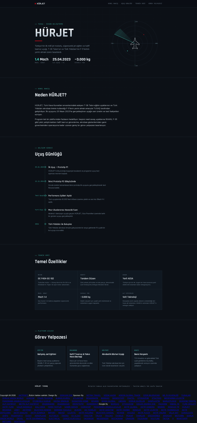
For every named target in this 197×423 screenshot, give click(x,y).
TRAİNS (65, 416)
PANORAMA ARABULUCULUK (16, 401)
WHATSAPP (182, 418)
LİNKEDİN (130, 418)
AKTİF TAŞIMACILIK (170, 410)
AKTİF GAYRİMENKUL (36, 418)
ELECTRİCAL (54, 418)
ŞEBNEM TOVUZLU (62, 410)
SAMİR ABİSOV (71, 407)
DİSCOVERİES (154, 416)
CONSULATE (187, 413)
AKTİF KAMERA (147, 407)
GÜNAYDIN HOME (80, 401)
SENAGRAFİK (92, 398)
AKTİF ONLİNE (159, 413)
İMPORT (51, 413)
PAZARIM (162, 404)
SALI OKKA (40, 407)
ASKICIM (30, 398)
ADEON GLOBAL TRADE (129, 395)
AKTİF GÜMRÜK (38, 413)
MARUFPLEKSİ (169, 401)
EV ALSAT (76, 416)
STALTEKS (156, 398)
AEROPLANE (40, 416)
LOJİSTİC (71, 413)
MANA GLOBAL (108, 401)
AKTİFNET (23, 395)
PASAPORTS (17, 416)
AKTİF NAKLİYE (21, 413)
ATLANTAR (78, 398)
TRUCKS (109, 416)
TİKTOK (166, 418)
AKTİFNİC (27, 410)
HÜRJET (186, 407)
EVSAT (29, 416)
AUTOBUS (53, 416)
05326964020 (63, 404)
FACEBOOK (89, 418)
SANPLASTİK (154, 401)
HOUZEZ (131, 413)
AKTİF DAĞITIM (106, 410)
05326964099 (48, 404)
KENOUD (137, 410)
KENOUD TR (173, 407)
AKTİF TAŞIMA (123, 410)
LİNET (17, 410)
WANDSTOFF (118, 398)
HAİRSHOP (86, 407)
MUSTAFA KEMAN (42, 410)
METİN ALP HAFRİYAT (29, 404)
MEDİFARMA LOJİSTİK (174, 398)
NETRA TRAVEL (93, 395)
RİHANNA (6, 410)
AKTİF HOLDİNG (86, 413)
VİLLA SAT (173, 413)
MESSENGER (102, 418)
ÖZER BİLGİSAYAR (151, 395)
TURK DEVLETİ (189, 404)
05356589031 (92, 404)
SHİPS (5, 416)
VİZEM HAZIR (110, 395)
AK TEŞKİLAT (90, 410)
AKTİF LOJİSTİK (151, 410)
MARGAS (105, 398)
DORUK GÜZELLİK (137, 401)
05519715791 (78, 404)
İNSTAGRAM (117, 418)
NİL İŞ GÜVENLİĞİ (170, 395)
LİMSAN (122, 401)
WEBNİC (161, 407)
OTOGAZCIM (143, 398)
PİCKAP (129, 416)
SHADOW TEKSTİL (187, 401)
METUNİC (6, 421)
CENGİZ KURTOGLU (72, 418)
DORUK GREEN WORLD (12, 398)
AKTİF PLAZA (144, 413)
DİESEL (20, 418)
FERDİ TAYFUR (54, 407)
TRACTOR (88, 416)
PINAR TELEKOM (45, 398)
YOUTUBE (155, 418)
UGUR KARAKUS (24, 407)
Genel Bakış (113, 3)
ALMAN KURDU (63, 398)
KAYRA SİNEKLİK (61, 401)
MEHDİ (61, 413)
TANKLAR (140, 416)
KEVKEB (95, 401)
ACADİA (77, 410)
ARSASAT (167, 416)
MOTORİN (179, 416)
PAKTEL (131, 398)
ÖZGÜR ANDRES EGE (146, 404)
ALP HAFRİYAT (9, 404)
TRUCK (98, 416)
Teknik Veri (140, 3)
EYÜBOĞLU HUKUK (42, 401)
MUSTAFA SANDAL (105, 413)
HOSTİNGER (19, 421)
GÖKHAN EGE (66, 395)
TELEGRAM (142, 418)
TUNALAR (186, 395)
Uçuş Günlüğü (126, 3)
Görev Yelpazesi (155, 3)
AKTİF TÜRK (8, 407)
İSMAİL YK (174, 404)
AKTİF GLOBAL (130, 407)
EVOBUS (119, 416)
